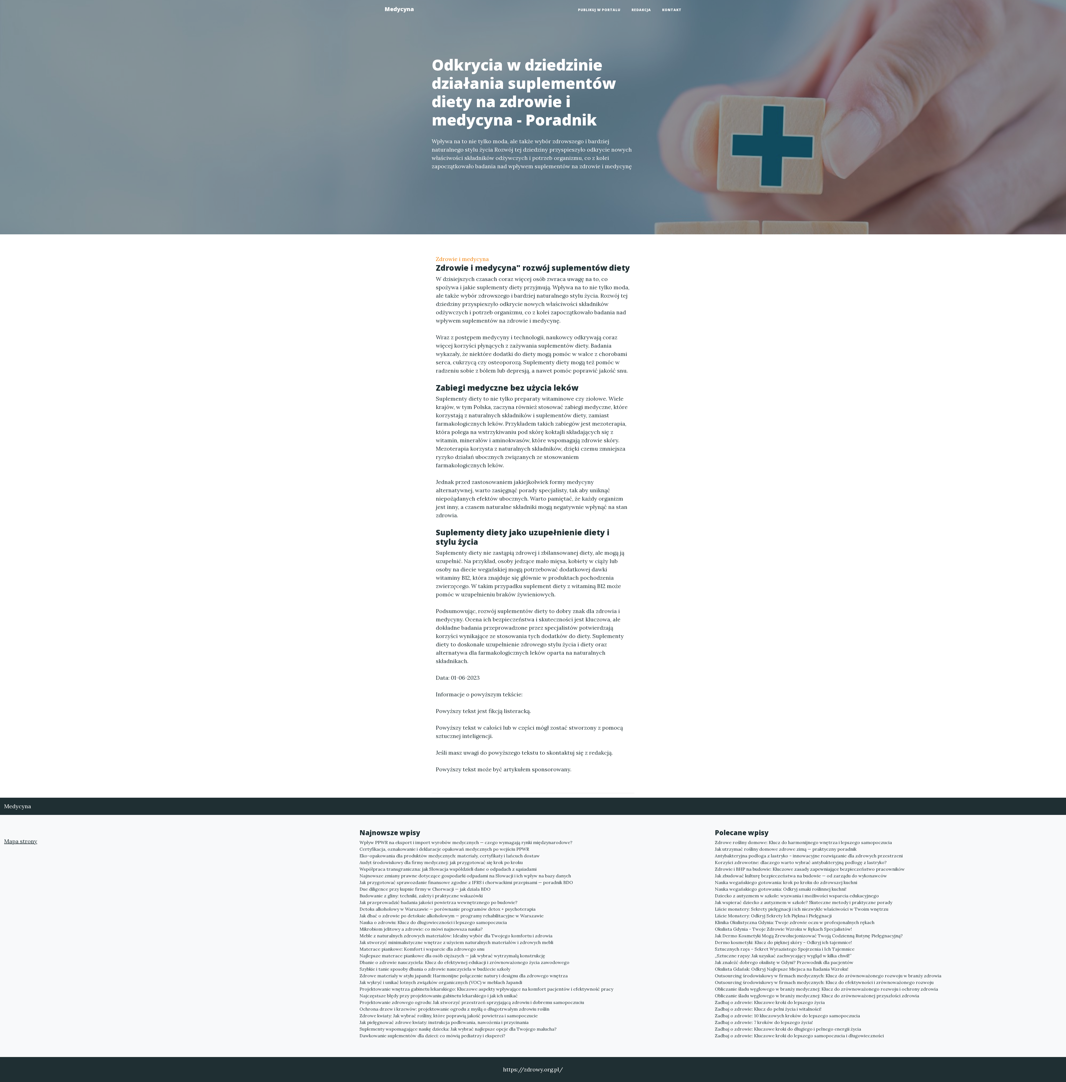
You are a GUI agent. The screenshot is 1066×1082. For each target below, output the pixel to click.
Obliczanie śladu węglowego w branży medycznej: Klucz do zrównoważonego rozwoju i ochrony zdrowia (826, 989)
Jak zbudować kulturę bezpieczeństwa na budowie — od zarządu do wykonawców (801, 875)
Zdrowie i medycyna (462, 258)
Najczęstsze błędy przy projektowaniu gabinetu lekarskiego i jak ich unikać (438, 995)
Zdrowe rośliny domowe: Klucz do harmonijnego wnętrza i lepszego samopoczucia (803, 842)
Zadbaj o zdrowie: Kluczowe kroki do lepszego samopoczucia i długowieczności (799, 1035)
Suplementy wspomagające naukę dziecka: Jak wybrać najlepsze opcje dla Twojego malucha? (458, 1029)
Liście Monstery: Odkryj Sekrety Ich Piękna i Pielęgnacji (773, 915)
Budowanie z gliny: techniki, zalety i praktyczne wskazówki (421, 895)
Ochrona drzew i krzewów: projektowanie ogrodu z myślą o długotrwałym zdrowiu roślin (454, 1009)
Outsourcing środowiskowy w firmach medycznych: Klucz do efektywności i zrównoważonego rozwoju (824, 982)
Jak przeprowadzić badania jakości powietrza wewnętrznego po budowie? (438, 902)
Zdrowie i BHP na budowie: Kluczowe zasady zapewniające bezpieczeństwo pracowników (810, 869)
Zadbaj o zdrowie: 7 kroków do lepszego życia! (764, 1022)
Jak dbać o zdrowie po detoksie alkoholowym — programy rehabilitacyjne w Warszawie (451, 915)
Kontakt (672, 9)
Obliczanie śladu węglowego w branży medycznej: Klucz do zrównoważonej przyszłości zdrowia (817, 995)
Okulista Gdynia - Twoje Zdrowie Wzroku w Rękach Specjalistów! (783, 929)
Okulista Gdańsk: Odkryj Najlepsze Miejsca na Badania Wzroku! (781, 969)
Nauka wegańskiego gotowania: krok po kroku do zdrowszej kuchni (786, 882)
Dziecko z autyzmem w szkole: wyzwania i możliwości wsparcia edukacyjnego (797, 895)
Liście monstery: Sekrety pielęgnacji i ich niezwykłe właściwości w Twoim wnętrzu (801, 909)
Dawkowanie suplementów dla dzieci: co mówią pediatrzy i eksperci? (432, 1035)
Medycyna (399, 9)
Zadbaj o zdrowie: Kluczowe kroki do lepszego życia (770, 1002)
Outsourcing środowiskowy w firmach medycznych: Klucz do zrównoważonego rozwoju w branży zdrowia (828, 975)
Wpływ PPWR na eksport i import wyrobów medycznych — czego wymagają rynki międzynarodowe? (465, 842)
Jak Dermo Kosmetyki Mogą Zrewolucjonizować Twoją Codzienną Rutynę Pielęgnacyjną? (809, 935)
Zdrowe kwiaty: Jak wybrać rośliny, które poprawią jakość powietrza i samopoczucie (448, 1015)
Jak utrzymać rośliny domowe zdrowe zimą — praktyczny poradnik (785, 849)
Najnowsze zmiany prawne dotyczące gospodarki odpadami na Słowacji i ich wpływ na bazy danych (465, 875)
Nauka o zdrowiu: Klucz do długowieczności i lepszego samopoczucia (433, 922)
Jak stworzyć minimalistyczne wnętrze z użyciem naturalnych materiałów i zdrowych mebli (456, 942)
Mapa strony (20, 841)
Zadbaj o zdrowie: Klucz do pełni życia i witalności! (768, 1009)
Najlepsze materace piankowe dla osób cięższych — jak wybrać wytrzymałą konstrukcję (452, 955)
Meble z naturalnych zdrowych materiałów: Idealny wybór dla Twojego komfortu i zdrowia (455, 935)
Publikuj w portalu (599, 9)
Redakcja (641, 9)
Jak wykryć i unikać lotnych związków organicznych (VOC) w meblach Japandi (440, 982)
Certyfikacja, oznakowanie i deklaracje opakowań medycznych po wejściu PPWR (444, 849)
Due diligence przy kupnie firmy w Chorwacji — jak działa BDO (425, 889)
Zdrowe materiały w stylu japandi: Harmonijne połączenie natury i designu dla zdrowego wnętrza (463, 975)
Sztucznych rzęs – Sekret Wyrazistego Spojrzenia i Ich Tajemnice (784, 949)
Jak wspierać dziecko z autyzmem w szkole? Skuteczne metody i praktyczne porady (803, 902)
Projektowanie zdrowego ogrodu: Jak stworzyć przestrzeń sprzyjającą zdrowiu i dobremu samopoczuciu (471, 1002)
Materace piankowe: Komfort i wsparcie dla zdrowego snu (421, 949)
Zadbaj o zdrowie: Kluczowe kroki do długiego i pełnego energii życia (788, 1029)
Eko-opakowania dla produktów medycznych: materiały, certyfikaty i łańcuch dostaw (449, 855)
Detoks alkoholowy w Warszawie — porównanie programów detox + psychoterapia (447, 909)
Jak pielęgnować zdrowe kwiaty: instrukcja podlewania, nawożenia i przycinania (444, 1022)
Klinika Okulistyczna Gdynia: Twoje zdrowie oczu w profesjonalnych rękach (794, 922)
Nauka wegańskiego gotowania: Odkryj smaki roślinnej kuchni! (780, 889)
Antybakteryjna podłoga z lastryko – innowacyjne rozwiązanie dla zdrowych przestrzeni (809, 855)
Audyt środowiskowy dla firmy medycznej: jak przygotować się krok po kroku (441, 862)
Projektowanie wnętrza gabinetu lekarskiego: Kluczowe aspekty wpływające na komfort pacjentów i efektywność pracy (486, 989)
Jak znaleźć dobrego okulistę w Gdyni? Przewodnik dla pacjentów (784, 962)
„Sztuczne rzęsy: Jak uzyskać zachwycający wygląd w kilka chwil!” (783, 955)
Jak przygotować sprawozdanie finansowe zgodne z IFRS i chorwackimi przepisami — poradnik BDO (466, 882)
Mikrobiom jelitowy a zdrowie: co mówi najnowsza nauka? (421, 929)
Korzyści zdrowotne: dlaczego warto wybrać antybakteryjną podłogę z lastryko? (801, 862)
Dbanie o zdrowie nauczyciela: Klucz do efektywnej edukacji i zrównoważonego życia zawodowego (464, 962)
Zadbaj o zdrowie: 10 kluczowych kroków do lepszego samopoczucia (787, 1015)
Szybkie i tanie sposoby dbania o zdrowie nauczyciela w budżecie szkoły (434, 969)
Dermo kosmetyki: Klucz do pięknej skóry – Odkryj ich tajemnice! (783, 942)
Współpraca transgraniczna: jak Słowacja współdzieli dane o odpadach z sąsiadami (448, 869)
